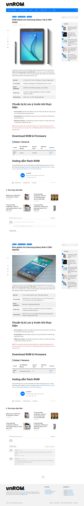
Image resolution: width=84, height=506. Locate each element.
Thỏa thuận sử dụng (66, 503)
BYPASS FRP (44, 10)
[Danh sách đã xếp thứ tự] (22, 226)
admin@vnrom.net (23, 494)
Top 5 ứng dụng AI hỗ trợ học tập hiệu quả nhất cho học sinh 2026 (72, 50)
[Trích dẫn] (25, 226)
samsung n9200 (26, 401)
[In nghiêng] (16, 226)
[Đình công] (20, 226)
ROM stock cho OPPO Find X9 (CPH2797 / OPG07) (13, 196)
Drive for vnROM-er (49, 492)
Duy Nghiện (28, 173)
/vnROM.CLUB (70, 491)
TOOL (36, 10)
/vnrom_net (70, 492)
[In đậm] (15, 226)
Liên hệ (52, 503)
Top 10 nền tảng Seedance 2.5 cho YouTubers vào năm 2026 (72, 35)
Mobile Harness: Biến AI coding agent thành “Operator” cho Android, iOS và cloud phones (72, 42)
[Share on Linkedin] (8, 47)
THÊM (53, 10)
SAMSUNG (29, 16)
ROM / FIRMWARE (12, 10)
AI (49, 10)
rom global (17, 182)
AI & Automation (48, 493)
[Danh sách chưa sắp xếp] (23, 226)
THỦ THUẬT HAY (23, 10)
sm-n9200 (35, 401)
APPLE (31, 10)
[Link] (28, 226)
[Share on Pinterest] (8, 44)
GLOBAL (14, 16)
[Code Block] (27, 226)
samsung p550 (26, 182)
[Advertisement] (55, 4)
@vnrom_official (70, 493)
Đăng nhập (52, 218)
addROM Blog (48, 490)
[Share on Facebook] (8, 39)
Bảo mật (57, 503)
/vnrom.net (70, 490)
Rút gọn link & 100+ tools (50, 491)
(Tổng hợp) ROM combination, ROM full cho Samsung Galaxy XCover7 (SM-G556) (40, 196)
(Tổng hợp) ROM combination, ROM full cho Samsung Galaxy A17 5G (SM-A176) (41, 207)
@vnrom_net (71, 495)
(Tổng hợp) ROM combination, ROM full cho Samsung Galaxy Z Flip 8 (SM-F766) (14, 207)
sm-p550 (34, 182)
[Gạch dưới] (18, 226)
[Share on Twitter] (8, 41)
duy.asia (21, 502)
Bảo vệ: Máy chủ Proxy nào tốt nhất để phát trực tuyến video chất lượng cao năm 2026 (72, 57)
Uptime (76, 503)
